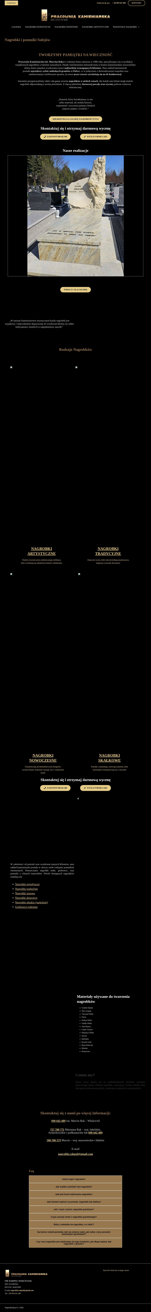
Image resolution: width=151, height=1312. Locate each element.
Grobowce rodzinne (26, 906)
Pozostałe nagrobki (125, 27)
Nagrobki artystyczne (95, 27)
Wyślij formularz (97, 137)
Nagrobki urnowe (25, 893)
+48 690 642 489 (14, 1293)
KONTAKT (136, 3)
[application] (138, 26)
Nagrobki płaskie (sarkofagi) (31, 902)
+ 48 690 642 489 (119, 3)
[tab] (75, 1179)
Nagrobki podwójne (66, 27)
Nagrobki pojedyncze (37, 27)
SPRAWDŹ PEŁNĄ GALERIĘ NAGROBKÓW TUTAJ (75, 119)
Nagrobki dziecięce (26, 897)
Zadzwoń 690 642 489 (57, 137)
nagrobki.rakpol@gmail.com (22, 1290)
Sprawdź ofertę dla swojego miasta (116, 1270)
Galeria (16, 27)
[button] (11, 3)
